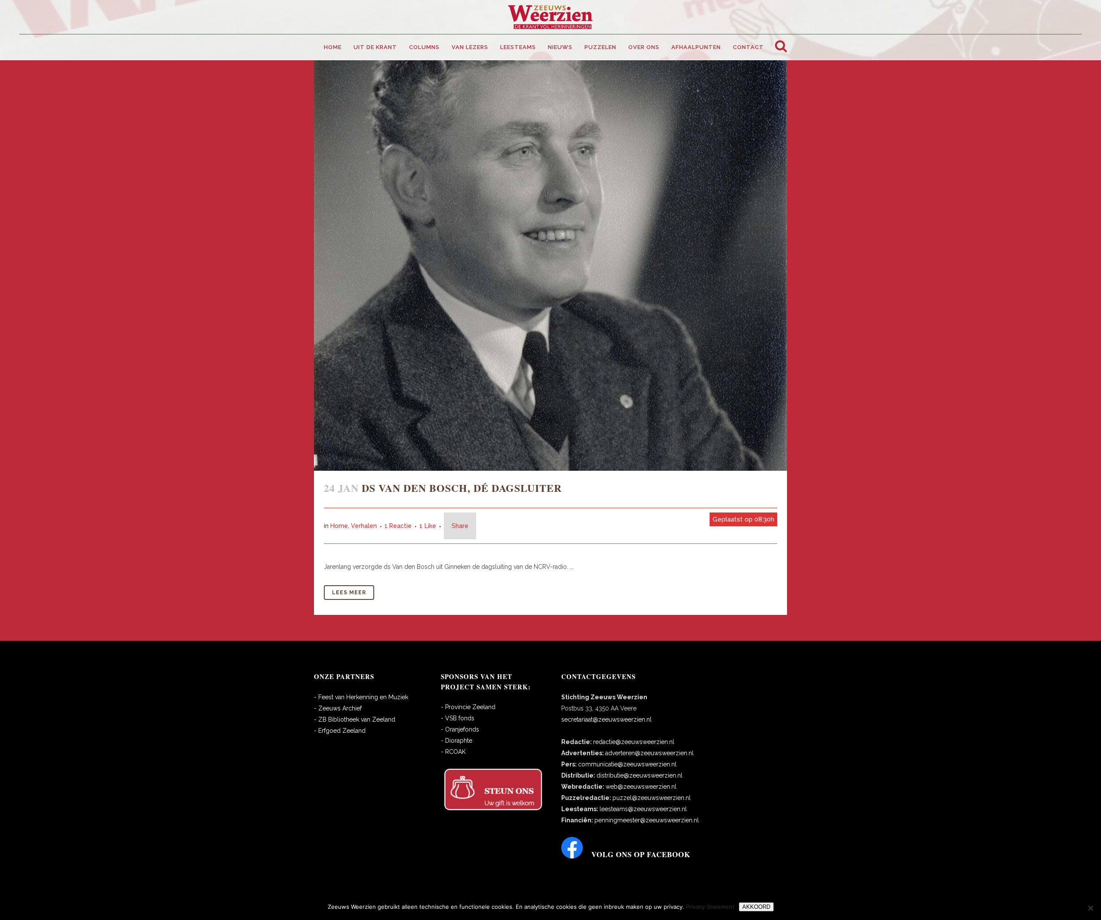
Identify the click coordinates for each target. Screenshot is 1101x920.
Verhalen (364, 525)
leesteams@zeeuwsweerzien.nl (643, 809)
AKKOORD (756, 907)
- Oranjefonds (460, 729)
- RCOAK (453, 751)
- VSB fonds (457, 718)
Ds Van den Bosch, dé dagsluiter (462, 487)
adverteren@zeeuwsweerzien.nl (649, 753)
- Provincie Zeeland (468, 707)
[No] (1090, 908)
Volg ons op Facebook (640, 854)
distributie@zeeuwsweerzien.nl (640, 775)
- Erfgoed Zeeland (340, 730)
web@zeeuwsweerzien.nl (641, 786)
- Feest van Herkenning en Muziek (361, 697)
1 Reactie (398, 525)
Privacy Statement (710, 906)
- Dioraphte (456, 740)
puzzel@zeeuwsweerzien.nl (651, 797)
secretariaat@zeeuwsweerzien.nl (606, 719)
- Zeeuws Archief (338, 708)
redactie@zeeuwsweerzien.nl (633, 741)
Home (339, 525)
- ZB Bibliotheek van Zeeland (354, 719)
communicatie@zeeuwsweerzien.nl (627, 764)
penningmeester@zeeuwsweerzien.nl (646, 820)
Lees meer (349, 593)
